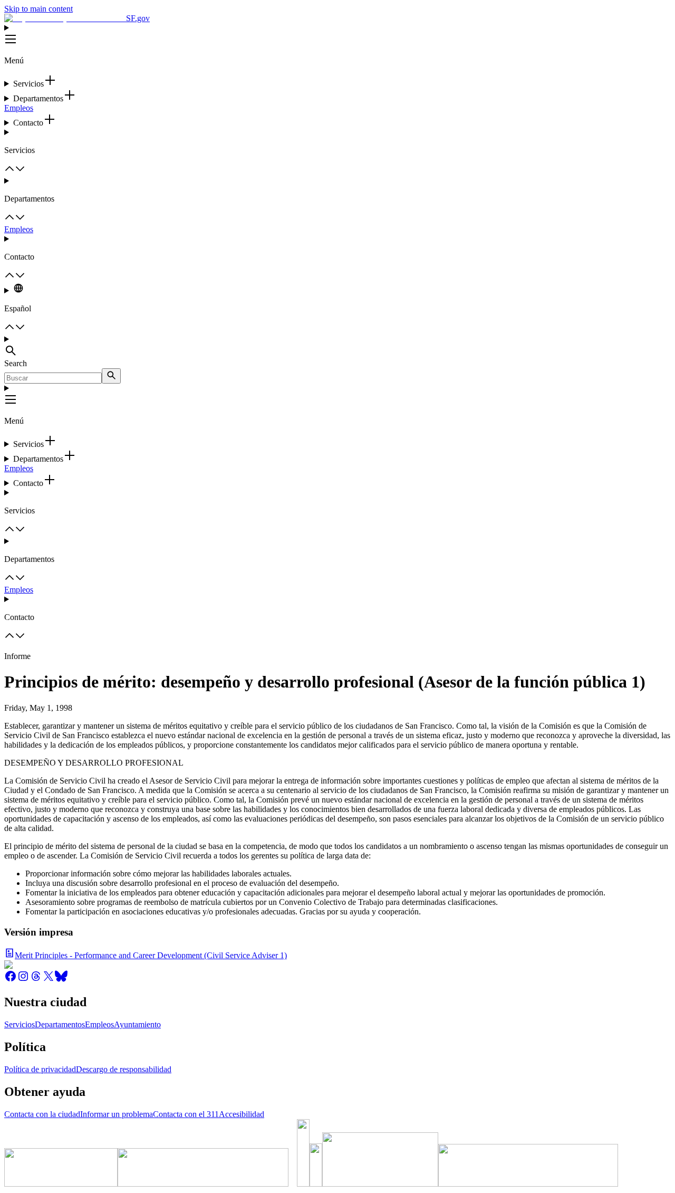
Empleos (18, 107)
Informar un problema (116, 1114)
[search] (111, 376)
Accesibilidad (241, 1114)
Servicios (19, 1024)
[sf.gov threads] (36, 979)
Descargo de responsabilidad (123, 1069)
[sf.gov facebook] (10, 979)
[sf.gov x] (48, 979)
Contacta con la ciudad (42, 1114)
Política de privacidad (40, 1069)
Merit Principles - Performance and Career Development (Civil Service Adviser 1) (151, 955)
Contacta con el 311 (186, 1114)
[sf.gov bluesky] (61, 979)
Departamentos (60, 1024)
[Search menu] (337, 347)
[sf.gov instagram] (23, 979)
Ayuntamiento (137, 1024)
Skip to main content (38, 8)
